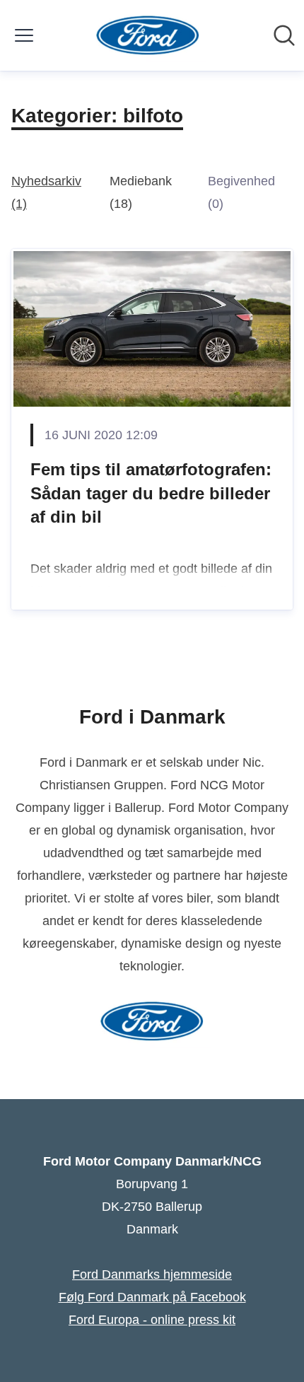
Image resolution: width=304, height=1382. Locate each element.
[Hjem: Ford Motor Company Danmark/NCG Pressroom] (148, 35)
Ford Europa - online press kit (152, 1320)
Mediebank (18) (141, 192)
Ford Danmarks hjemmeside (152, 1274)
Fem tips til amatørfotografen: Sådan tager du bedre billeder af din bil (150, 493)
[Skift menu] (24, 35)
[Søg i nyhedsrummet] (284, 35)
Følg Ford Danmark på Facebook (152, 1297)
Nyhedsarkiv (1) (46, 192)
